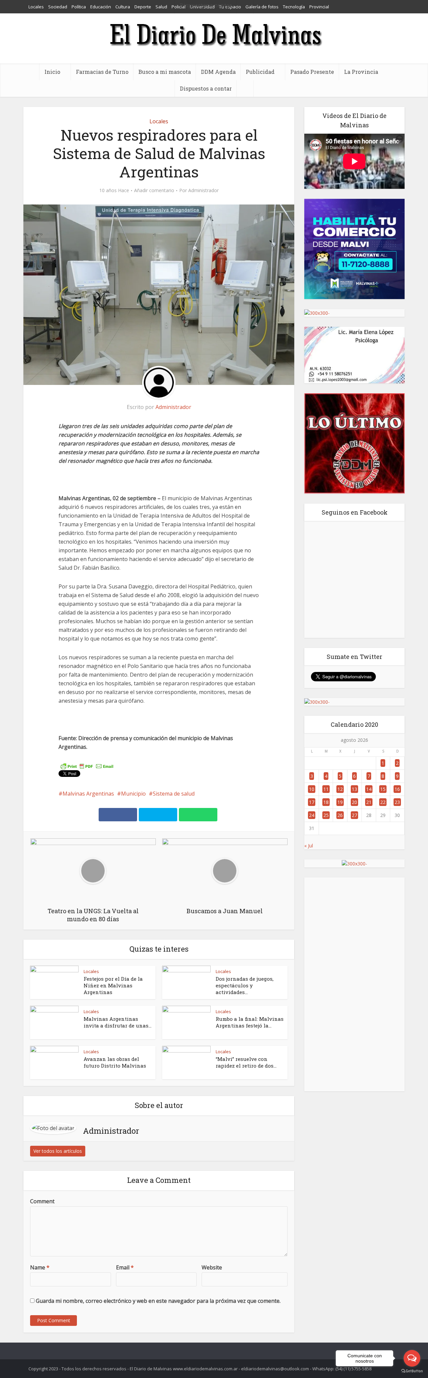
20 (354, 802)
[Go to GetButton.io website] (412, 1371)
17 (311, 802)
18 (326, 802)
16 (397, 789)
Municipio (133, 793)
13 (354, 789)
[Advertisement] (354, 984)
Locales (158, 121)
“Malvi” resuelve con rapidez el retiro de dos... (246, 1062)
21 (368, 802)
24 (311, 815)
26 (340, 815)
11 (326, 789)
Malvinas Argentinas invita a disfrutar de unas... (117, 1022)
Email (125, 1267)
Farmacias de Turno (102, 71)
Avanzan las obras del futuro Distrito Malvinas (115, 1062)
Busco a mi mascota (164, 71)
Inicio (52, 71)
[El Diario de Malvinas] (214, 34)
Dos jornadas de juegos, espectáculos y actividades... (245, 985)
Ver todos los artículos (57, 1151)
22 (383, 802)
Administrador (203, 190)
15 (383, 789)
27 (354, 815)
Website (212, 1267)
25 (326, 815)
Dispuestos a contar (206, 88)
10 (311, 789)
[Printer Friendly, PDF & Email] (87, 765)
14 (368, 789)
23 (397, 802)
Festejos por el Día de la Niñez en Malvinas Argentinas (113, 985)
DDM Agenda (218, 71)
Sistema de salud (174, 793)
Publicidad (260, 71)
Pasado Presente (312, 71)
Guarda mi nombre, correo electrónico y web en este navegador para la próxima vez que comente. (158, 1300)
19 (340, 802)
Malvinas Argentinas (88, 793)
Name (39, 1267)
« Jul (308, 845)
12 (340, 789)
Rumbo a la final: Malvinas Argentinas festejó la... (250, 1022)
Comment (42, 1201)
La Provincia (361, 71)
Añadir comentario (154, 190)
